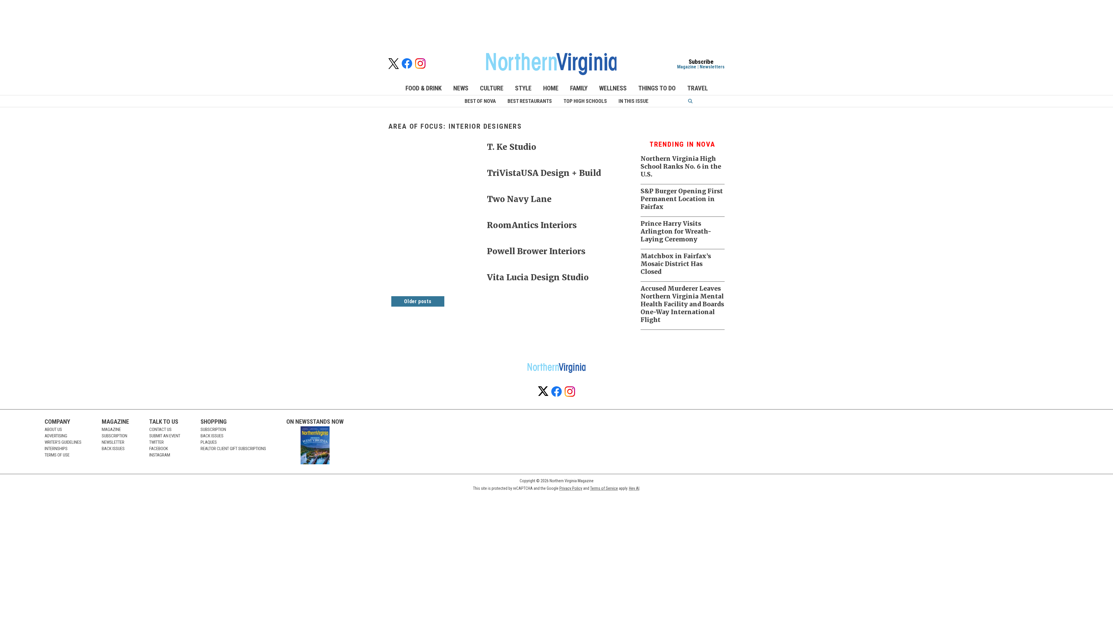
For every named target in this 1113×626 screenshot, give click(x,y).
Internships (56, 448)
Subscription (114, 435)
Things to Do (657, 88)
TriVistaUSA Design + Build (544, 173)
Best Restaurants (530, 101)
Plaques (209, 442)
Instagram (159, 455)
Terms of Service (604, 488)
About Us (53, 429)
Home (551, 88)
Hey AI (634, 488)
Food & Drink (423, 88)
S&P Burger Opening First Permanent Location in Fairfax (682, 199)
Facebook (158, 448)
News (460, 88)
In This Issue (633, 101)
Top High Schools (585, 101)
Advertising (56, 435)
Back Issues (113, 448)
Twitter (156, 442)
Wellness (613, 88)
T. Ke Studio (511, 147)
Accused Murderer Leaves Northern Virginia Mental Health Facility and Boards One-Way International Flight (682, 304)
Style (523, 88)
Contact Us (160, 429)
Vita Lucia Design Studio (538, 277)
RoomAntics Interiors (532, 225)
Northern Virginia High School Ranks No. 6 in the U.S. (681, 166)
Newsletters (712, 67)
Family (579, 88)
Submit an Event (164, 435)
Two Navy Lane (519, 199)
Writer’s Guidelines (63, 442)
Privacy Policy (570, 488)
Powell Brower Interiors (536, 251)
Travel (697, 88)
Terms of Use (57, 455)
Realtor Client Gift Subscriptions (233, 448)
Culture (491, 88)
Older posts (418, 301)
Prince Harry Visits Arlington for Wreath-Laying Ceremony (676, 231)
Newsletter (113, 442)
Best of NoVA (480, 101)
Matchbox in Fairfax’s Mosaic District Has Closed (676, 264)
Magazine (686, 67)
